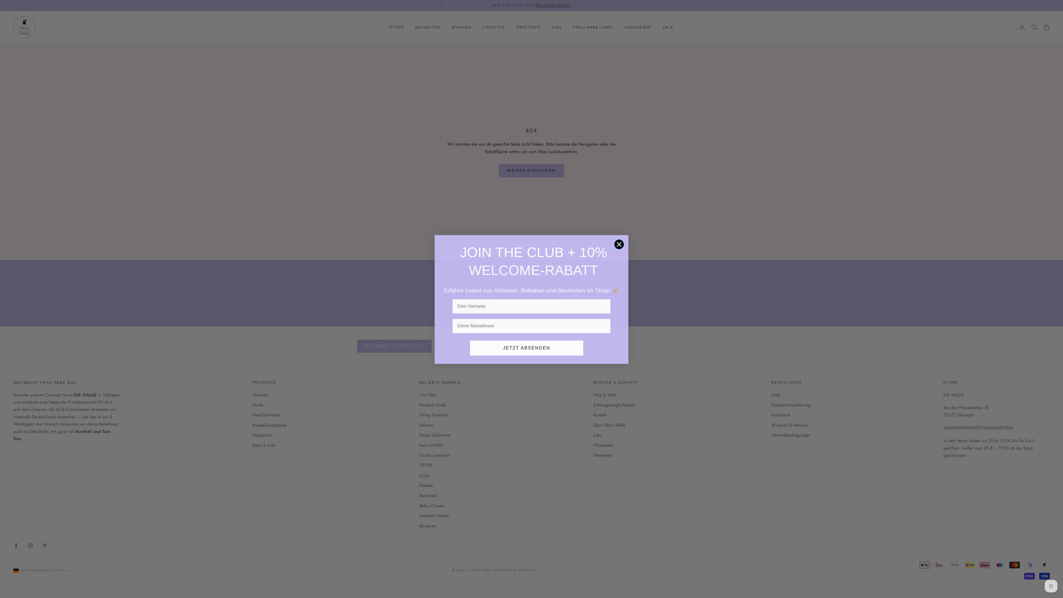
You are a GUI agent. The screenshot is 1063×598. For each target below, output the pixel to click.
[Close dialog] (619, 244)
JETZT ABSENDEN (526, 347)
